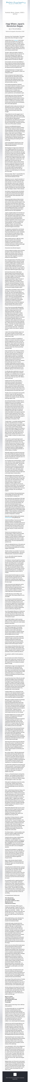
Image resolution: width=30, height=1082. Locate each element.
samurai (16, 40)
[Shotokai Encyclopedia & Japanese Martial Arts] (15, 3)
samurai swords (8, 517)
